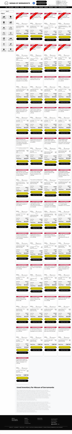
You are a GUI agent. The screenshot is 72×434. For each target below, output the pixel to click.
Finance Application (15, 420)
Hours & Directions (15, 419)
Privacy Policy (22, 427)
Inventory (26, 418)
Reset (7, 11)
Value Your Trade (22, 39)
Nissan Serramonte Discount (22, 36)
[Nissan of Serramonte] (18, 3)
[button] (34, 3)
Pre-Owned (26, 420)
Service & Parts (39, 418)
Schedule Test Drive (41, 4)
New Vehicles (26, 419)
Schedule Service (41, 1)
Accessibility (16, 427)
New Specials (27, 422)
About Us (13, 418)
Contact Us (11, 427)
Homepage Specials (28, 423)
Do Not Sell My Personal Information (36, 427)
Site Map (27, 427)
